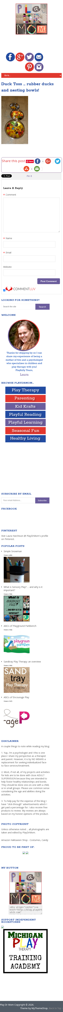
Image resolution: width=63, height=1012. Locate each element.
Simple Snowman (13, 551)
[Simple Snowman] (17, 582)
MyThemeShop (40, 1008)
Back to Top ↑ (56, 1008)
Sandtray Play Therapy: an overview (22, 661)
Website (7, 266)
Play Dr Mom (7, 1004)
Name (7, 239)
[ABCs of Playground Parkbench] (17, 657)
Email (7, 253)
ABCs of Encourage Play (16, 697)
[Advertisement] (32, 44)
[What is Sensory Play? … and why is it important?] (17, 621)
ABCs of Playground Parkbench (20, 625)
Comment (9, 195)
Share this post (14, 161)
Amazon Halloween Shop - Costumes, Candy (25, 840)
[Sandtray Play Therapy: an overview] (17, 692)
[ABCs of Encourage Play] (17, 728)
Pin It (29, 176)
